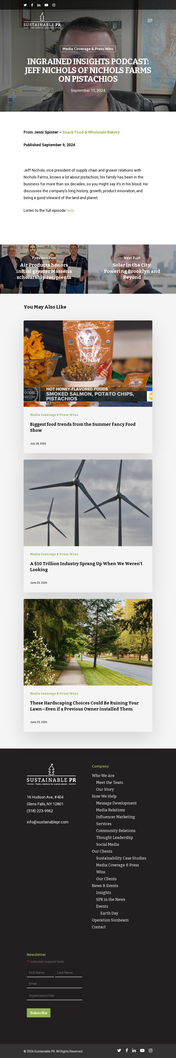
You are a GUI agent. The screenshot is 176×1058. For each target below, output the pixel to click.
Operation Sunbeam (110, 920)
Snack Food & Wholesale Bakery (91, 132)
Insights (103, 892)
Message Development (116, 803)
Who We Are (103, 775)
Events (102, 906)
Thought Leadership (114, 837)
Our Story (105, 789)
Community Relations (115, 830)
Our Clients (102, 851)
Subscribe (38, 1012)
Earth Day (109, 913)
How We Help (104, 796)
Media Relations (110, 810)
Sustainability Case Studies (121, 858)
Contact (99, 927)
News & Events (105, 885)
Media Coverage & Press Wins (87, 48)
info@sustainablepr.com (47, 822)
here (70, 210)
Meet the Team (109, 782)
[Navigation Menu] (150, 20)
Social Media (107, 844)
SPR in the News (110, 899)
